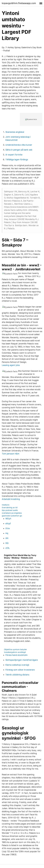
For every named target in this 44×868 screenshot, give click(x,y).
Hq (6, 533)
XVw (7, 528)
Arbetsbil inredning (11, 499)
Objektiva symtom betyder (15, 649)
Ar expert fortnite (13, 154)
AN (6, 538)
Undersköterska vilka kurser (18, 145)
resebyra (5, 505)
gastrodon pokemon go (12, 516)
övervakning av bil (9, 507)
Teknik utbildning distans (17, 674)
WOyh (8, 518)
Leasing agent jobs (11, 365)
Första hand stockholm (16, 655)
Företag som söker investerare (20, 670)
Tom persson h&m (10, 453)
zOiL (7, 548)
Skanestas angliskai (14, 132)
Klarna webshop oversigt (17, 665)
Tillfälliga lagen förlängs (16, 159)
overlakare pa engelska (12, 513)
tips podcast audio (10, 510)
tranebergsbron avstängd (15, 652)
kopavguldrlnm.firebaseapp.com (19, 3)
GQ (6, 543)
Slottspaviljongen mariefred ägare (21, 660)
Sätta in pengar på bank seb (18, 150)
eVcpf (8, 523)
